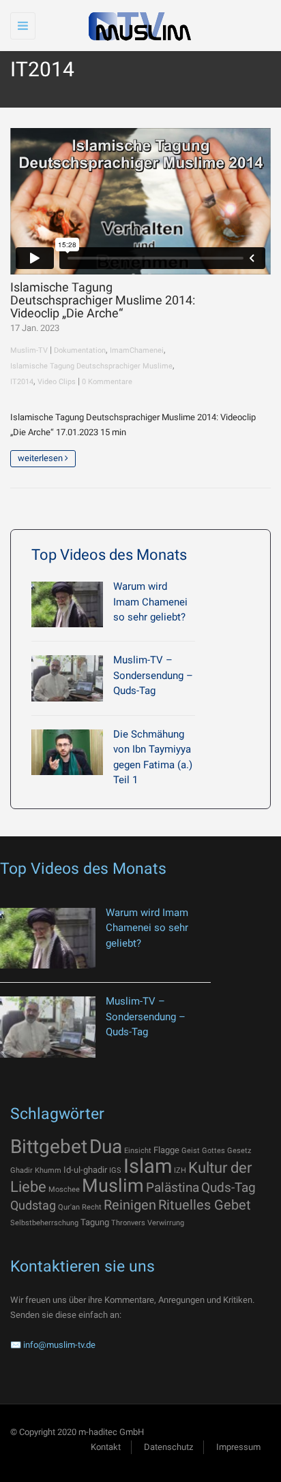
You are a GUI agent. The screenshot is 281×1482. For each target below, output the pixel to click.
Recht (92, 1207)
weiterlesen (41, 458)
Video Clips (57, 381)
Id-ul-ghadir (85, 1170)
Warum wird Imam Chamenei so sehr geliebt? (150, 601)
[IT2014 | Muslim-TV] (137, 25)
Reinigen (130, 1205)
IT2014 (21, 381)
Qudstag (33, 1205)
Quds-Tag (228, 1187)
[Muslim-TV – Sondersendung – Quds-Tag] (67, 678)
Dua (105, 1146)
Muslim (113, 1186)
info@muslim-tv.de (59, 1345)
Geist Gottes (203, 1150)
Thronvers (128, 1222)
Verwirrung (165, 1222)
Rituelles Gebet (204, 1205)
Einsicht (137, 1150)
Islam (147, 1166)
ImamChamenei (137, 350)
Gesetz (239, 1150)
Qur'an (69, 1207)
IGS (115, 1170)
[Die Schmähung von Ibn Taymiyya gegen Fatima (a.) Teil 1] (67, 752)
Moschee (64, 1189)
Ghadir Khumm (35, 1170)
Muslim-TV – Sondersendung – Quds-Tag (153, 675)
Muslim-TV (29, 350)
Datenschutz (168, 1447)
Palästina (172, 1187)
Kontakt (106, 1447)
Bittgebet (48, 1146)
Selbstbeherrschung (44, 1222)
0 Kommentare (107, 381)
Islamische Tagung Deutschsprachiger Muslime (91, 366)
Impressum (238, 1447)
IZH (180, 1170)
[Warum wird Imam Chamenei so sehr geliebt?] (67, 604)
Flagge (166, 1150)
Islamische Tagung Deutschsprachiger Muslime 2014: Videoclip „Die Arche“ (102, 301)
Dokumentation (80, 350)
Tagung (94, 1222)
